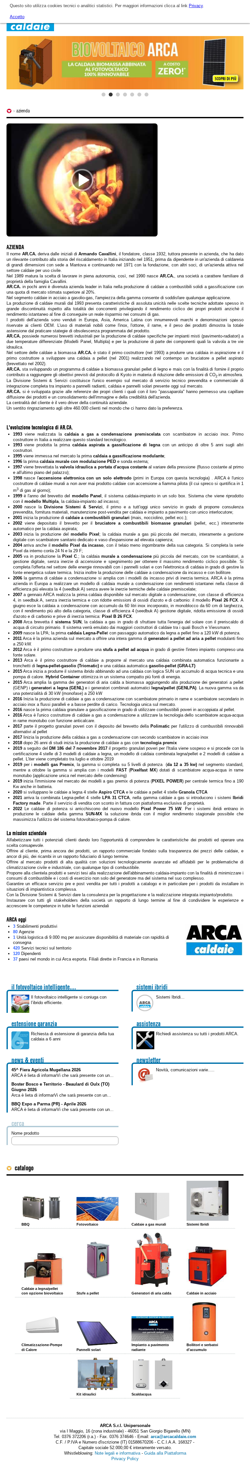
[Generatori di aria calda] (153, 1261)
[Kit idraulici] (97, 1374)
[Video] (82, 179)
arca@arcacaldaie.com (173, 1436)
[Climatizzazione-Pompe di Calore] (42, 1326)
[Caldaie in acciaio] (208, 1267)
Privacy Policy (125, 1458)
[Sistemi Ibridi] (208, 1200)
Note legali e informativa (117, 1453)
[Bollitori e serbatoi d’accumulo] (208, 1321)
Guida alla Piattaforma (165, 1453)
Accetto (17, 16)
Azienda (23, 111)
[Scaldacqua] (153, 1374)
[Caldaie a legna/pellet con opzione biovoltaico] (42, 1269)
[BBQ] (42, 1208)
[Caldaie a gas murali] (153, 1207)
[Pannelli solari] (97, 1333)
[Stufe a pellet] (97, 1262)
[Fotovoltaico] (97, 1208)
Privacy (196, 5)
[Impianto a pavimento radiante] (153, 1328)
